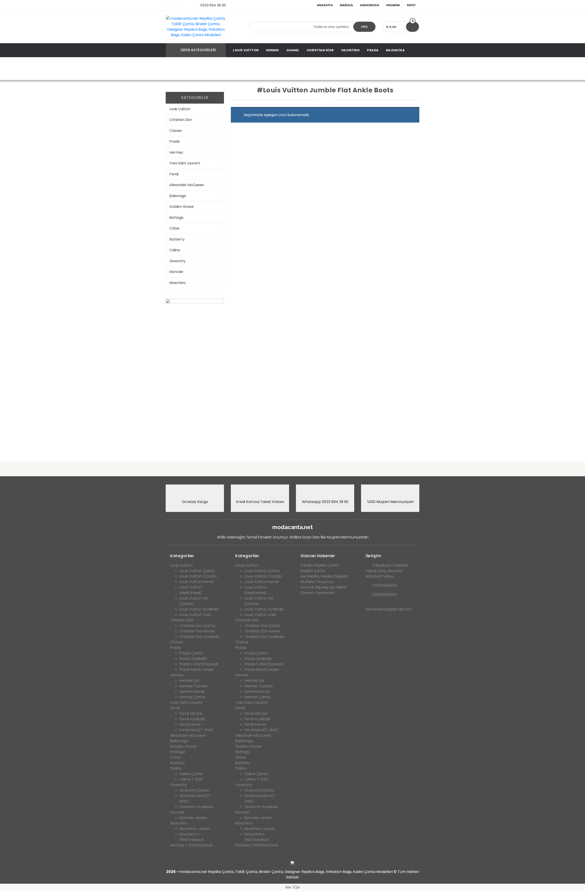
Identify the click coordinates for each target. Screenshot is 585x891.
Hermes (272, 50)
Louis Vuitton (246, 50)
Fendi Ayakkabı (192, 719)
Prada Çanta (190, 653)
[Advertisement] (292, 422)
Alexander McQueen (186, 184)
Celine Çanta (191, 773)
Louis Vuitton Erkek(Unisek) (190, 590)
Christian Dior (320, 50)
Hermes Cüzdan (193, 686)
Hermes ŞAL (189, 680)
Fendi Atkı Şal (190, 713)
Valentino (350, 50)
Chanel (292, 50)
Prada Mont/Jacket (196, 669)
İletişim (373, 556)
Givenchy (177, 261)
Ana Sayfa (184, 69)
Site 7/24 (292, 887)
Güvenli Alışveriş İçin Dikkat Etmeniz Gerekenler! (323, 590)
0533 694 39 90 (213, 5)
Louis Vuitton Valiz (195, 614)
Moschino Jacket (194, 828)
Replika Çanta (312, 570)
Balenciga (395, 50)
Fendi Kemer (190, 724)
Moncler (176, 271)
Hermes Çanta (192, 697)
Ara (364, 26)
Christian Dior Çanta (197, 625)
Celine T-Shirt (191, 779)
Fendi (173, 174)
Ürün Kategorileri (198, 50)
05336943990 (384, 585)
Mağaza (346, 5)
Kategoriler (182, 556)
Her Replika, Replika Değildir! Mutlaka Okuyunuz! (324, 579)
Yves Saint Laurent (184, 163)
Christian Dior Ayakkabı (199, 636)
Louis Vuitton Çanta (196, 570)
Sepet (411, 5)
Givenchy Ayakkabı (196, 806)
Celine (174, 250)
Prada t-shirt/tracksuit (198, 664)
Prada (373, 50)
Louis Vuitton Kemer (196, 581)
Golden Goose (181, 206)
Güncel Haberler (317, 556)
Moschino (177, 282)
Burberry (176, 239)
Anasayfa (325, 5)
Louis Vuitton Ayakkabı (199, 609)
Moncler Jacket (193, 817)
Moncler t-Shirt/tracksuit (191, 845)
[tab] (195, 554)
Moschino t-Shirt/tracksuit (191, 837)
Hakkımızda (369, 5)
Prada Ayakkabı (193, 658)
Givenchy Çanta (194, 790)
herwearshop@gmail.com (389, 609)
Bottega (176, 217)
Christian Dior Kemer (197, 631)
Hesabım (393, 5)
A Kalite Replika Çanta (319, 565)
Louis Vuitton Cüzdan (198, 576)
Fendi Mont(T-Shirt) (196, 730)
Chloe (174, 228)
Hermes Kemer (192, 691)
